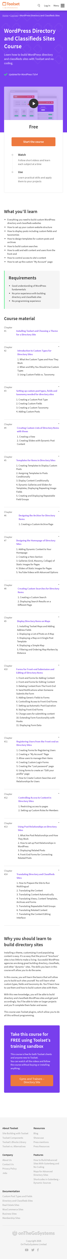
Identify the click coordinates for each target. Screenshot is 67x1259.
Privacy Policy (9, 1168)
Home (5, 15)
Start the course (33, 142)
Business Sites (9, 1213)
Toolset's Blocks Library (14, 1142)
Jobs (4, 1173)
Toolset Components (12, 1137)
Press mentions (41, 1142)
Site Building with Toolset (15, 1133)
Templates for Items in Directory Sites (35, 460)
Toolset (12, 5)
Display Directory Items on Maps (33, 621)
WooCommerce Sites (12, 1209)
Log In (47, 5)
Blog (36, 1133)
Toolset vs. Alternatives (14, 1146)
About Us (7, 1160)
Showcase (39, 1137)
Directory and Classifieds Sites (17, 1200)
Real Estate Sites (10, 1204)
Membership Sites (11, 1217)
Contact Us (8, 1164)
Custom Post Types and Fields (17, 1196)
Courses (14, 15)
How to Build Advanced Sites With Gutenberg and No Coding (46, 1163)
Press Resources (41, 1146)
